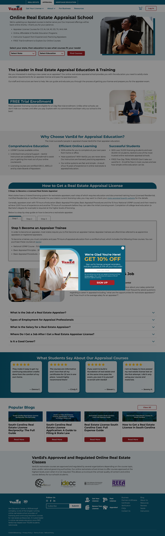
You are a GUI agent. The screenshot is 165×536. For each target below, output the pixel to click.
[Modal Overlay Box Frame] (82, 268)
